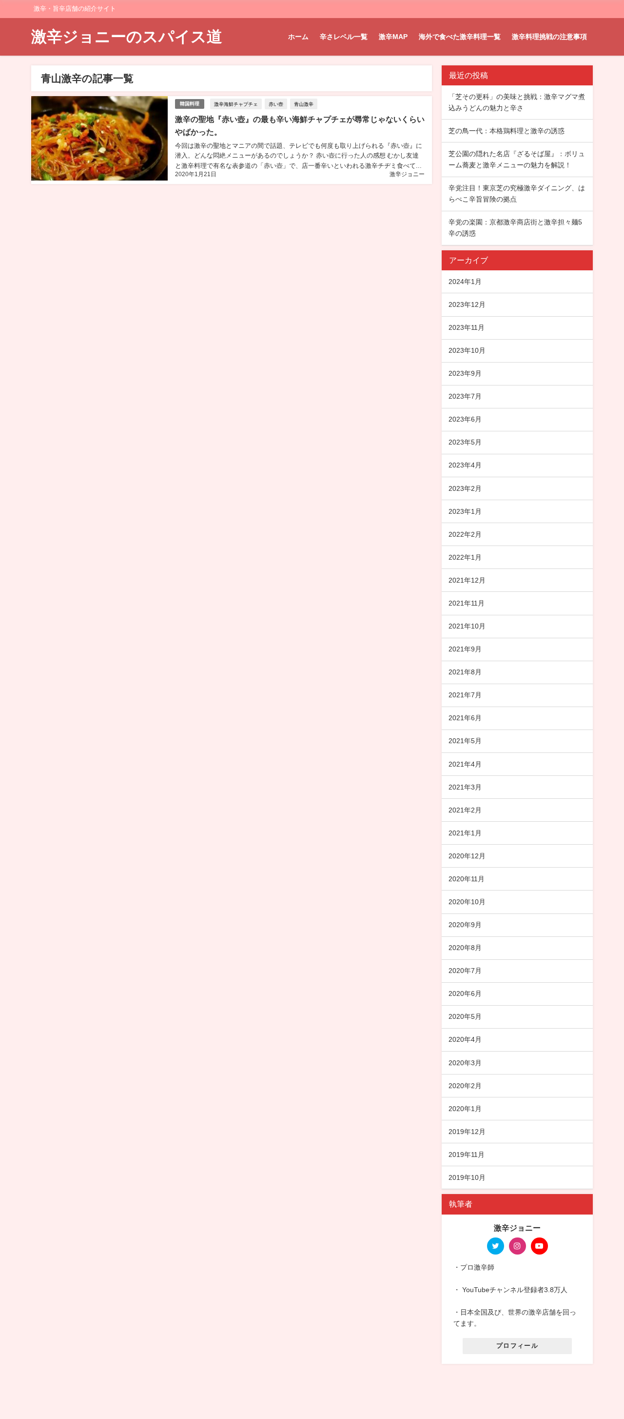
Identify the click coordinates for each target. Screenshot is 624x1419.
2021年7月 (465, 694)
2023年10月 (467, 350)
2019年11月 (466, 1154)
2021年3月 (465, 787)
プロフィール (517, 1345)
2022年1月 (465, 557)
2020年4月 (465, 1039)
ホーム (298, 36)
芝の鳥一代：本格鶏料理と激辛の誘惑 (506, 130)
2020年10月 (467, 901)
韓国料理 (189, 103)
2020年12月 (467, 855)
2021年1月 (465, 833)
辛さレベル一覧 (344, 36)
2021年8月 (465, 672)
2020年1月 (465, 1108)
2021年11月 (466, 603)
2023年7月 (465, 396)
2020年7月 (465, 970)
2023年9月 (465, 373)
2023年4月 (465, 465)
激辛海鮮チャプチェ (236, 103)
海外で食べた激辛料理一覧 (460, 36)
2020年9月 (465, 924)
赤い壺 (276, 103)
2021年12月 (467, 580)
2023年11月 (466, 327)
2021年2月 (465, 810)
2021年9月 (465, 649)
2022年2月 (465, 534)
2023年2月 (465, 488)
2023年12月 (467, 304)
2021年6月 (465, 717)
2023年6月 (465, 419)
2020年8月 (465, 947)
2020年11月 (466, 878)
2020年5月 (465, 1016)
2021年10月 (467, 626)
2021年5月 (465, 740)
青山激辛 (303, 103)
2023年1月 (465, 511)
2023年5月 (465, 442)
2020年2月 (465, 1085)
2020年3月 (465, 1062)
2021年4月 (465, 764)
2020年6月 (465, 993)
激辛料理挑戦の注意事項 (549, 36)
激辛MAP (393, 36)
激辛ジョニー (407, 174)
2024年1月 (465, 281)
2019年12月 (467, 1131)
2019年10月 (467, 1177)
